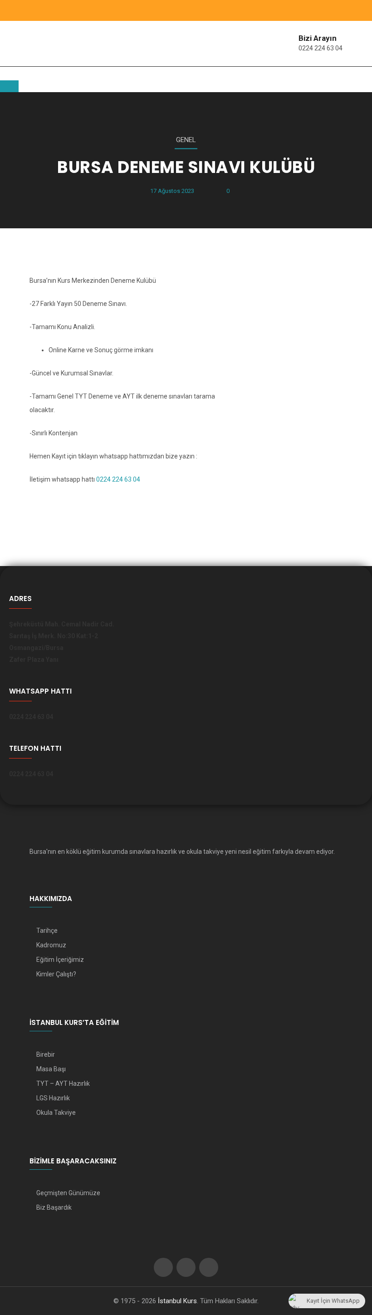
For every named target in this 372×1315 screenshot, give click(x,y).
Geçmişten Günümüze (68, 1193)
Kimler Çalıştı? (56, 974)
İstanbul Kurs (177, 1301)
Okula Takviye (56, 1112)
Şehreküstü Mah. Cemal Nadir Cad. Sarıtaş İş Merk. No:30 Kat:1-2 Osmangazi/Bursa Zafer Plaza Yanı (61, 642)
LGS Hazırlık (53, 1098)
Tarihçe (47, 930)
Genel (186, 140)
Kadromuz (51, 945)
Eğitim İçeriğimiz (60, 959)
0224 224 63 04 (321, 48)
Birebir (45, 1054)
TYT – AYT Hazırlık (63, 1083)
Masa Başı (51, 1069)
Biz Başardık (54, 1207)
